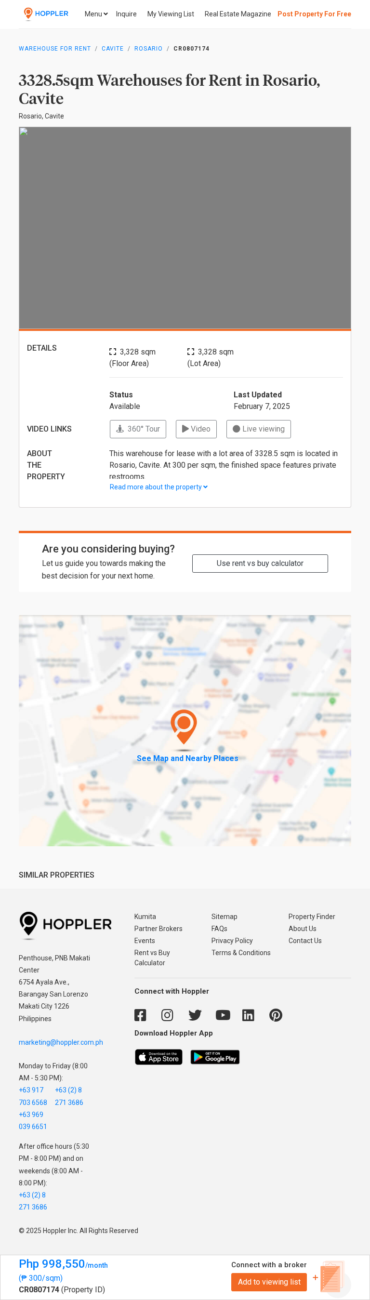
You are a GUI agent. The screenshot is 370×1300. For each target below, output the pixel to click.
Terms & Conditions (241, 953)
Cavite (113, 48)
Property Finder (312, 916)
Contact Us (305, 941)
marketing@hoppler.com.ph (61, 1042)
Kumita (145, 916)
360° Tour (142, 428)
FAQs (219, 928)
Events (144, 941)
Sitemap (224, 916)
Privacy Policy (232, 941)
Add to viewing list (269, 1282)
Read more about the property (156, 487)
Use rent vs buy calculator (260, 563)
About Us (303, 928)
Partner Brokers (158, 928)
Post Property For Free (314, 14)
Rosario (148, 48)
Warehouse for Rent (55, 48)
